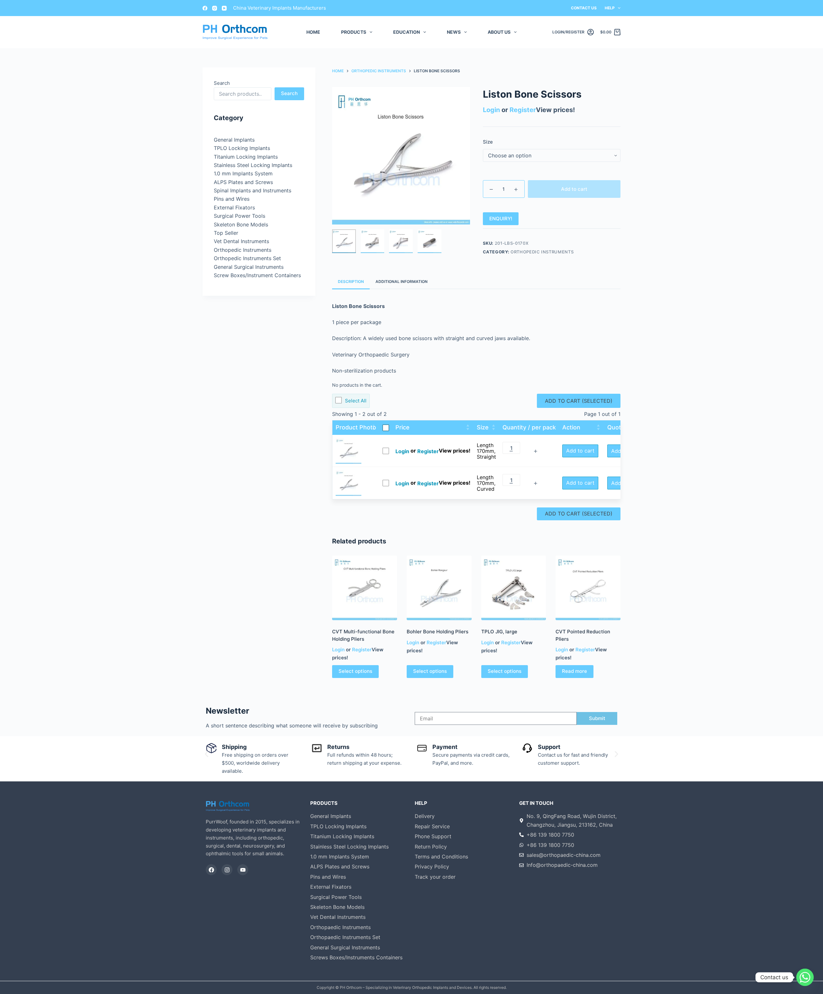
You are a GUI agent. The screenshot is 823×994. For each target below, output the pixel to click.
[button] (207, 754)
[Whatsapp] (805, 977)
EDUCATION (406, 32)
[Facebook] (205, 8)
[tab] (351, 281)
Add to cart (574, 189)
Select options (355, 671)
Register (523, 110)
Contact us (584, 7)
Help (610, 7)
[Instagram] (214, 8)
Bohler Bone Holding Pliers (437, 632)
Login (491, 110)
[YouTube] (224, 8)
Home (313, 32)
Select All (355, 401)
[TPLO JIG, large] (513, 588)
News (454, 32)
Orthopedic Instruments (542, 251)
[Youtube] (242, 869)
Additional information (401, 281)
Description (351, 281)
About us (499, 32)
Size (488, 142)
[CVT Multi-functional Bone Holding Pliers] (364, 588)
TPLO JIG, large (499, 632)
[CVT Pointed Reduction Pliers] (588, 588)
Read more (574, 671)
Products (353, 32)
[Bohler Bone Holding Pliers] (439, 588)
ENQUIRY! (500, 219)
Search (222, 83)
